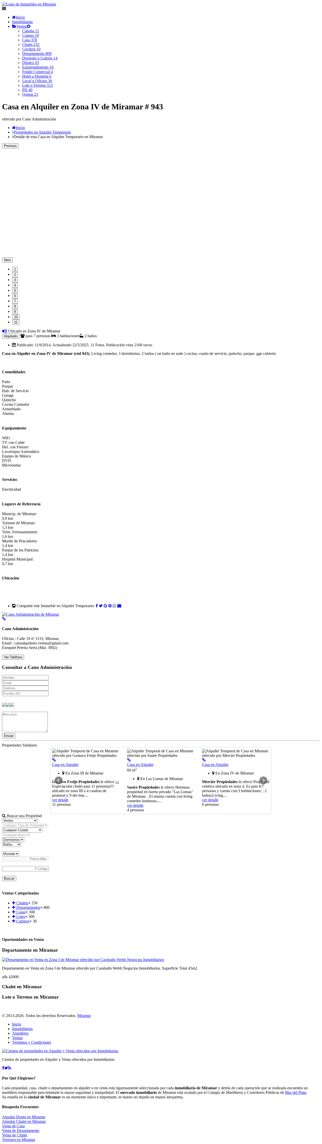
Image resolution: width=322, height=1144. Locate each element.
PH (27, 90)
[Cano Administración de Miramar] (30, 614)
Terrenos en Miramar (18, 1139)
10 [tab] (16, 317)
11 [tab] (15, 322)
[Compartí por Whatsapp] (114, 606)
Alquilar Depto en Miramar (23, 1117)
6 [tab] (15, 296)
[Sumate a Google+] (105, 606)
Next (7, 260)
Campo (30, 35)
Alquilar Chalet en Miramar (24, 1121)
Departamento (37, 53)
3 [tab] (15, 280)
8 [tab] (15, 306)
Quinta (30, 94)
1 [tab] (15, 269)
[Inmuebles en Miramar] (60, 1051)
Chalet (30, 44)
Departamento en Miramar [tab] (30, 950)
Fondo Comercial (37, 72)
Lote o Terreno (37, 85)
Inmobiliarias (22, 22)
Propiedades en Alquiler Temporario (42, 132)
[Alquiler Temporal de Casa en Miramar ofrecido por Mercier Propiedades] (204, 760)
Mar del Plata (295, 1092)
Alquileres (20, 1033)
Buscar (9, 878)
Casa (29, 40)
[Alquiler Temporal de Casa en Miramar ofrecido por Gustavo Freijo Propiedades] (54, 760)
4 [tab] (15, 285)
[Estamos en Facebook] (3, 1068)
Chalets (21, 903)
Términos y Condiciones (31, 1042)
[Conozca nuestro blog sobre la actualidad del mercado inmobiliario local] (9, 1068)
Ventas (21, 26)
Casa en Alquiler (65, 764)
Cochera (31, 49)
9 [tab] (15, 312)
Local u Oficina (37, 81)
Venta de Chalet (14, 1135)
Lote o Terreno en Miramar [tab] (30, 997)
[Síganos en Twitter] (6, 1068)
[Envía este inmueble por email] (119, 606)
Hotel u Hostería (36, 76)
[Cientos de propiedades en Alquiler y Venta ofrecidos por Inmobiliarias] (29, 4)
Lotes (20, 916)
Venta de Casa (13, 1126)
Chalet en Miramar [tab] (22, 986)
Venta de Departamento (20, 1130)
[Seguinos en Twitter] (101, 606)
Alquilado (10, 336)
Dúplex (30, 62)
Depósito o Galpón (39, 58)
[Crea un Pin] (110, 606)
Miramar (84, 1015)
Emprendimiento (38, 67)
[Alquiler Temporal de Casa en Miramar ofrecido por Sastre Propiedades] (129, 760)
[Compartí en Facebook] (97, 606)
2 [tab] (15, 274)
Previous (10, 146)
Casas (20, 912)
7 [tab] (15, 301)
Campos (22, 921)
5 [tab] (15, 290)
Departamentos (27, 907)
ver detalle (60, 800)
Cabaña (30, 31)
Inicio (20, 17)
